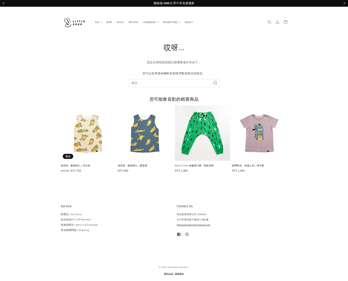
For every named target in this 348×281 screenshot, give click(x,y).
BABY (109, 22)
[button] (270, 22)
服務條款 (179, 273)
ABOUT (189, 22)
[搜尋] (215, 83)
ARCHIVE (133, 22)
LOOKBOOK (149, 22)
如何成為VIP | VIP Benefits (76, 219)
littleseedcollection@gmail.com (193, 224)
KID (97, 22)
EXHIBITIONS (170, 22)
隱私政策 (168, 273)
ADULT (120, 22)
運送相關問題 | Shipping (75, 230)
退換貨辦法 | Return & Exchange (79, 224)
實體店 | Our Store (71, 214)
